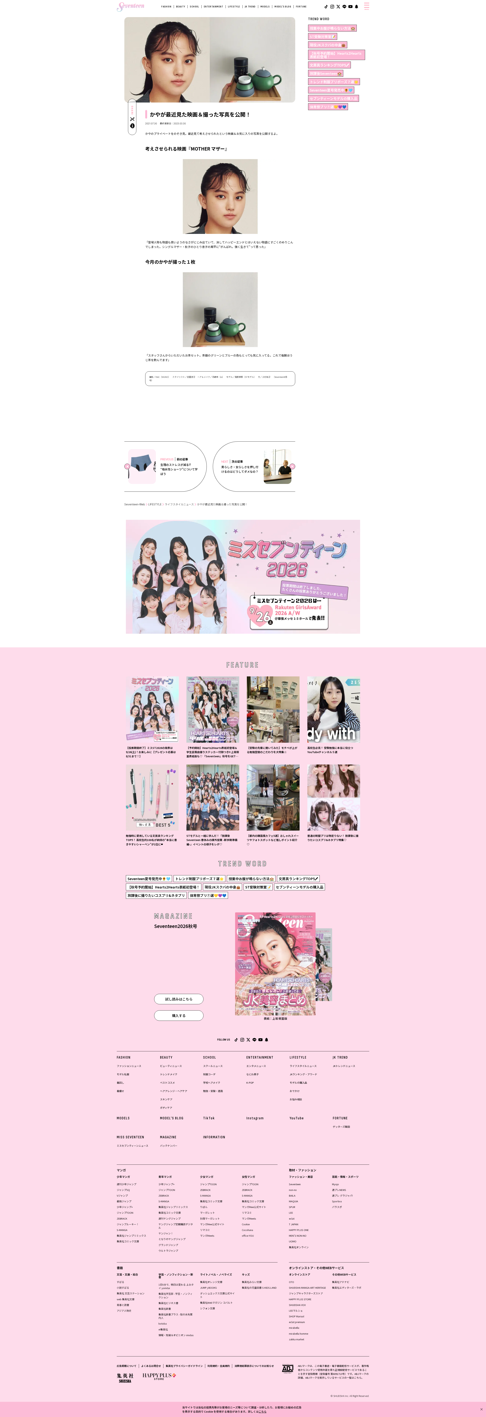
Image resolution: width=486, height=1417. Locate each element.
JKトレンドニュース (344, 1066)
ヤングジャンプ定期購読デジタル (176, 1225)
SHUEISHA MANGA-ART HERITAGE (307, 1287)
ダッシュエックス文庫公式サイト (217, 1295)
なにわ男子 (252, 1074)
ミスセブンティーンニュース (132, 1145)
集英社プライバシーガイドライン (184, 1366)
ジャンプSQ (123, 1190)
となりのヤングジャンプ (172, 1239)
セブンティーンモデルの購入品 (333, 98)
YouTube (297, 1118)
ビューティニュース (171, 1066)
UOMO (292, 1241)
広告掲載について (126, 1366)
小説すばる (123, 1287)
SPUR (292, 1207)
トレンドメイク (168, 1074)
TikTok (209, 1118)
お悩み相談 (296, 1099)
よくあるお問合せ (151, 1366)
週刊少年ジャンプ (126, 1184)
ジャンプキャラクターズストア (306, 1293)
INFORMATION (214, 1137)
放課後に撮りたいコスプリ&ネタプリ (156, 895)
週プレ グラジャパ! (342, 1195)
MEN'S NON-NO (297, 1235)
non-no (293, 1190)
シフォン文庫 (207, 1308)
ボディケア (166, 1107)
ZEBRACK (122, 1218)
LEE (291, 1212)
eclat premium (297, 1322)
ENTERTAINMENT (213, 6)
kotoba (163, 1323)
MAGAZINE (168, 1137)
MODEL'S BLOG (283, 6)
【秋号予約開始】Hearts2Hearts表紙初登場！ (335, 55)
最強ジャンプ (124, 1201)
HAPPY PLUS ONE (299, 1230)
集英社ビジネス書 (168, 1303)
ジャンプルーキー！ (128, 1224)
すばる (120, 1282)
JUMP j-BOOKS (208, 1287)
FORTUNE (301, 6)
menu (366, 9)
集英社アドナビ (340, 1282)
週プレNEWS (339, 1190)
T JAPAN (293, 1224)
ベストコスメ (167, 1082)
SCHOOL (194, 6)
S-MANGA (122, 1230)
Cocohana (247, 1230)
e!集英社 (163, 1329)
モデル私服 (123, 1074)
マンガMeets (207, 1235)
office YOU (248, 1235)
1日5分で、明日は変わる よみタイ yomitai (176, 1286)
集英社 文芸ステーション (130, 1293)
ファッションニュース (129, 1066)
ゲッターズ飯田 (341, 1126)
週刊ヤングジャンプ (170, 1218)
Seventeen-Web (134, 504)
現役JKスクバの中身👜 (328, 44)
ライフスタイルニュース (179, 504)
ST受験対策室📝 (322, 36)
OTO (291, 1282)
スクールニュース (213, 1066)
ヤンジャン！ (166, 1233)
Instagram (255, 1118)
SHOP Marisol (296, 1316)
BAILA (292, 1195)
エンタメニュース (256, 1066)
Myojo (335, 1184)
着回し (120, 1082)
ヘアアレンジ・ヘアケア (173, 1091)
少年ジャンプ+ (125, 1207)
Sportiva (337, 1201)
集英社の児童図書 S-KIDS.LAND (259, 1287)
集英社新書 (165, 1308)
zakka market (296, 1339)
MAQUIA (293, 1201)
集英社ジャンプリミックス (131, 1235)
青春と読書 (123, 1305)
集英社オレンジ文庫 (211, 1282)
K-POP (250, 1082)
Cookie (246, 1224)
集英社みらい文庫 (252, 1282)
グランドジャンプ (168, 1245)
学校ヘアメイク (211, 1082)
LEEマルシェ (296, 1310)
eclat (291, 1218)
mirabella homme (298, 1333)
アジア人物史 (124, 1310)
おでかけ (295, 1091)
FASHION (166, 6)
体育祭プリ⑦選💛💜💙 (328, 106)
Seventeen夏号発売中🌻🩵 (331, 90)
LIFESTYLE (234, 6)
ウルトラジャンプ (168, 1250)
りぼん (203, 1207)
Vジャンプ (122, 1195)
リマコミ (205, 1230)
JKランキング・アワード (303, 1074)
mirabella (294, 1327)
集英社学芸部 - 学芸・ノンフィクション (176, 1295)
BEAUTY (180, 6)
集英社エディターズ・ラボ (346, 1287)
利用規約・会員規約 (218, 1366)
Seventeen (295, 1184)
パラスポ (337, 1207)
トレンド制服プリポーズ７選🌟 (334, 81)
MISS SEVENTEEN (130, 1137)
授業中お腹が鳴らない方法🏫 (332, 28)
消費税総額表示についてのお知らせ (254, 1366)
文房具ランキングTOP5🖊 (329, 64)
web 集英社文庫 (125, 1299)
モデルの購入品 (298, 1082)
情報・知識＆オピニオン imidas (176, 1335)
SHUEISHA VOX (297, 1305)
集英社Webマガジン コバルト (216, 1302)
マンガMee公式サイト (212, 1224)
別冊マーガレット (210, 1218)
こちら (263, 1411)
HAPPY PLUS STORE (300, 1299)
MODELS (265, 6)
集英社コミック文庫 (128, 1241)
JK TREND (250, 6)
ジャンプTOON (125, 1212)
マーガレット (207, 1212)
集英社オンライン (299, 1247)
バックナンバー (168, 1145)
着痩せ (120, 1091)
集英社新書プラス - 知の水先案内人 (176, 1316)
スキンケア (166, 1099)
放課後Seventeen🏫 (326, 73)
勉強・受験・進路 (213, 1091)
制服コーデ (209, 1074)
